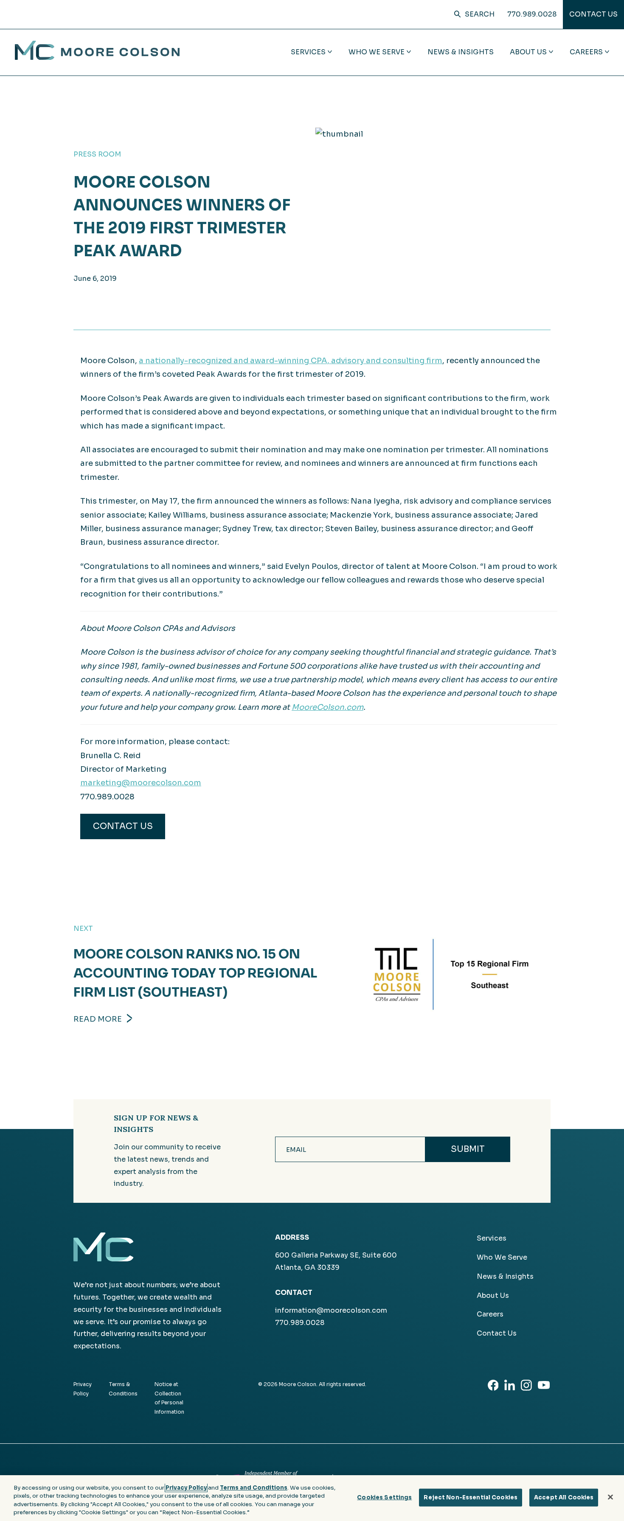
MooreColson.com (327, 707)
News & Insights (460, 52)
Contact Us (593, 14)
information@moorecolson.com (331, 1310)
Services (491, 1238)
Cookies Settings (384, 1497)
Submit (468, 1149)
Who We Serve (502, 1257)
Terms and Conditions (253, 1487)
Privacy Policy (186, 1487)
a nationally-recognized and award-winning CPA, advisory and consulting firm (290, 360)
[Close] (610, 1496)
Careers (490, 1314)
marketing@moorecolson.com (140, 782)
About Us (493, 1295)
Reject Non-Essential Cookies (470, 1497)
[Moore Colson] (97, 57)
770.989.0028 (532, 14)
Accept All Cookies (563, 1497)
